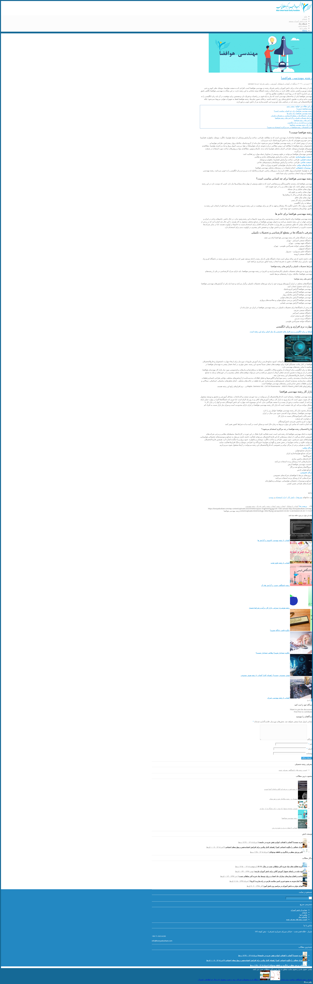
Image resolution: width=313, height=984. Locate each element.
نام (310, 744)
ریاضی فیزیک (264, 84)
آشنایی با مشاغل (284, 84)
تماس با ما (303, 915)
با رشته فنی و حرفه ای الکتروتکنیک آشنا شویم (280, 789)
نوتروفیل (299, 497)
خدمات (304, 912)
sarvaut (251, 84)
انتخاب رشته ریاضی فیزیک (266, 506)
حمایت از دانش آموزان (299, 910)
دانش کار (291, 497)
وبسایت (309, 753)
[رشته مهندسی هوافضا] (260, 72)
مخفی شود (291, 106)
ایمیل (309, 748)
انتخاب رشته (281, 506)
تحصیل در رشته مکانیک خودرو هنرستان (283, 799)
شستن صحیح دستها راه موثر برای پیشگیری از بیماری (278, 808)
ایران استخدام (281, 497)
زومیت (271, 497)
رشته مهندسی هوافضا (296, 77)
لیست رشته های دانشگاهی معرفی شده (293, 770)
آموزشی (273, 84)
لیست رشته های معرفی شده (296, 919)
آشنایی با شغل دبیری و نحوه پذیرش (284, 828)
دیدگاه (309, 739)
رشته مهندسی (250, 506)
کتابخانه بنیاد (303, 917)
